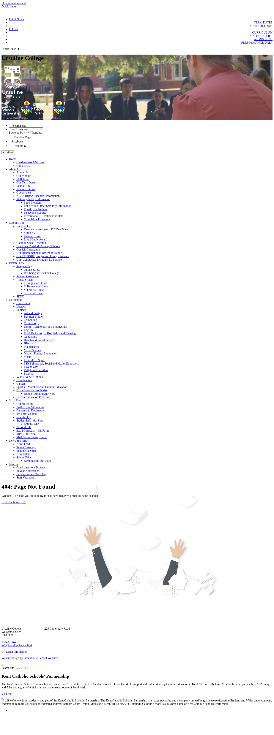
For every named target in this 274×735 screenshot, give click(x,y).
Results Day (23, 417)
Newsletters (23, 454)
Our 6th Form (24, 403)
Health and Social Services (39, 340)
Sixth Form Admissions (30, 407)
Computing (30, 319)
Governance (23, 192)
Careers (20, 383)
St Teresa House (33, 293)
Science (28, 373)
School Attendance (27, 276)
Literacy (21, 306)
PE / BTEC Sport (34, 360)
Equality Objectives (35, 209)
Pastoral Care (17, 262)
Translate (36, 132)
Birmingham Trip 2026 (37, 460)
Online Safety (32, 269)
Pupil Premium (32, 202)
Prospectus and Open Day (31, 474)
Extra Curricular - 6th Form (32, 430)
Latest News (16, 19)
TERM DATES (263, 22)
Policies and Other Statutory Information (47, 205)
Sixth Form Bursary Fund (31, 437)
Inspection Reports (35, 212)
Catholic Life (16, 222)
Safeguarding (24, 266)
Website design (10, 658)
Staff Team (22, 179)
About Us (15, 169)
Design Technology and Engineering (45, 326)
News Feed (23, 444)
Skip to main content (13, 3)
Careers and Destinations (31, 410)
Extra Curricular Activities (31, 390)
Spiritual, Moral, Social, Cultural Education (41, 387)
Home (12, 159)
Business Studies (34, 316)
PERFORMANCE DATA (257, 42)
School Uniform (25, 189)
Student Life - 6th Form (30, 420)
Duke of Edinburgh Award (39, 393)
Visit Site (6, 693)
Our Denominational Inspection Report (39, 252)
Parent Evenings (26, 447)
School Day (23, 185)
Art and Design (33, 313)
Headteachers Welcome (30, 162)
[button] (11, 125)
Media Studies (32, 350)
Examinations (24, 380)
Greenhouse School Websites (41, 658)
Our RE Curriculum (28, 249)
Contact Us (23, 165)
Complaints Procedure (37, 219)
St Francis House (34, 289)
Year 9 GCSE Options (29, 376)
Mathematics (31, 346)
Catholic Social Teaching (31, 242)
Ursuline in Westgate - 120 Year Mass (46, 229)
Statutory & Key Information (33, 199)
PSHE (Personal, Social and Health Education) (51, 363)
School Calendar (26, 450)
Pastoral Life (23, 427)
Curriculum (15, 299)
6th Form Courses (26, 413)
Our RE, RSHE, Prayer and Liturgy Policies (42, 256)
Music (27, 356)
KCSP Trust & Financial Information (38, 195)
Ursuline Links (32, 236)
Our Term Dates (25, 182)
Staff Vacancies (25, 477)
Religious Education (36, 370)
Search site (7, 667)
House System (24, 279)
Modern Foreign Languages (40, 353)
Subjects (21, 309)
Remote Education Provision (33, 397)
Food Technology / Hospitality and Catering (50, 333)
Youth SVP (30, 232)
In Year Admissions (27, 470)
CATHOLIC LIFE (261, 35)
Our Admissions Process (30, 467)
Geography (30, 336)
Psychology (31, 366)
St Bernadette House (36, 286)
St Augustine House (35, 283)
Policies (13, 29)
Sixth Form (15, 400)
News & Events (18, 440)
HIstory (28, 343)
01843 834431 (10, 642)
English (28, 330)
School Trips (23, 457)
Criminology (31, 323)
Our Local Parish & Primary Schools (38, 246)
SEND (20, 296)
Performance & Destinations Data (43, 216)
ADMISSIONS (263, 39)
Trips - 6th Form (26, 433)
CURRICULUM (262, 32)
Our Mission (23, 175)
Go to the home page (13, 502)
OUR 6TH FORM (261, 25)
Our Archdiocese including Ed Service (39, 259)
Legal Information (16, 651)
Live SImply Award (35, 239)
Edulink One (31, 423)
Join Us (13, 464)
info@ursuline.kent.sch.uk (16, 645)
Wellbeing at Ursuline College (41, 273)
